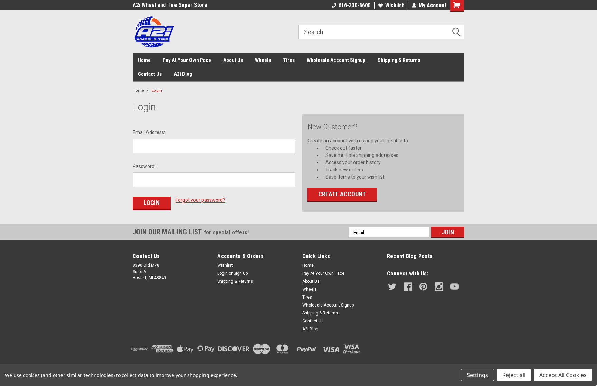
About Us (233, 60)
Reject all (513, 375)
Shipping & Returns (399, 60)
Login (157, 90)
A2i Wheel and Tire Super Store (170, 5)
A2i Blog (183, 74)
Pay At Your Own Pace (187, 60)
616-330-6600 (354, 5)
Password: (144, 166)
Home (144, 60)
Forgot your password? (200, 200)
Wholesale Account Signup (336, 60)
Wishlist (394, 5)
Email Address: (149, 132)
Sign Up (241, 273)
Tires (289, 60)
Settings (477, 375)
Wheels (263, 60)
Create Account (342, 194)
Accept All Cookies (563, 375)
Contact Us (150, 74)
